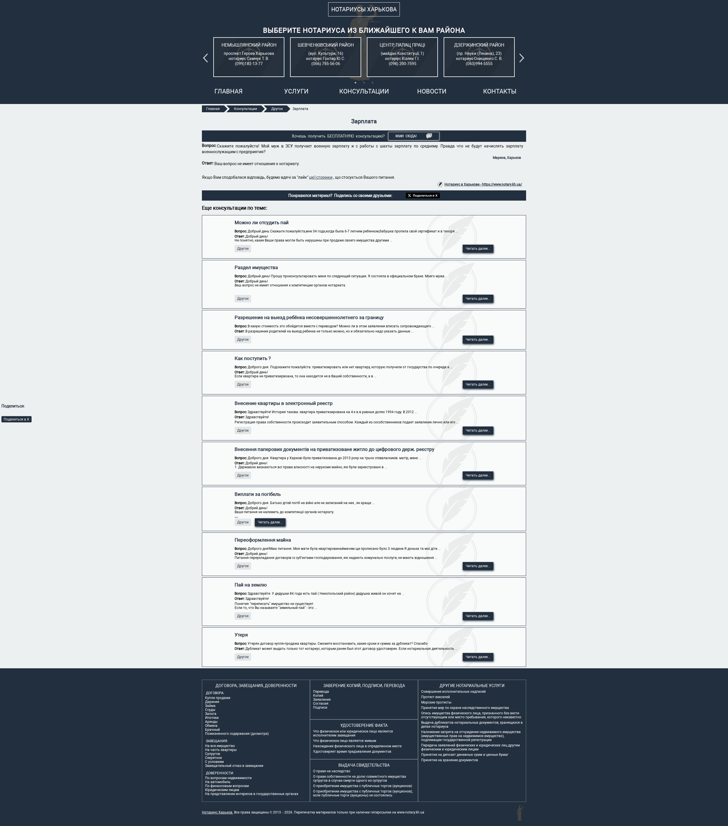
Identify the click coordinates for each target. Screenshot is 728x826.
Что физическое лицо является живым (344, 741)
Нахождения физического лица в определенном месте (357, 746)
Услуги (296, 91)
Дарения (212, 702)
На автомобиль (218, 782)
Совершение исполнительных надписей (453, 692)
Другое (243, 249)
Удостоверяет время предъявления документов (352, 752)
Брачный (212, 730)
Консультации (364, 91)
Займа (210, 706)
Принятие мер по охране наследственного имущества (465, 708)
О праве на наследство (331, 771)
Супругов (212, 754)
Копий (318, 696)
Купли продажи (217, 698)
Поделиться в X (16, 419)
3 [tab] (372, 83)
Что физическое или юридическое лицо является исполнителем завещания (353, 733)
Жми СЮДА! (406, 136)
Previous (206, 58)
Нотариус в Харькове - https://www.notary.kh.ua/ (483, 184)
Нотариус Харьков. (217, 812)
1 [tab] (355, 83)
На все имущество (220, 746)
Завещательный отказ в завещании (234, 766)
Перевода (321, 692)
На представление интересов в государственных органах (251, 794)
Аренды (211, 722)
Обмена (211, 726)
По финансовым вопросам (227, 786)
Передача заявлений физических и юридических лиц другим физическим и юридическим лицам (470, 747)
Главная (228, 91)
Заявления (322, 700)
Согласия (320, 704)
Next (523, 58)
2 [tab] (364, 83)
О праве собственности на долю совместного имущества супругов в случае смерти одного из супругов (359, 779)
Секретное (213, 758)
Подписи (320, 708)
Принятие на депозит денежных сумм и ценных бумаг (464, 755)
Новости (431, 91)
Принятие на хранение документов (449, 760)
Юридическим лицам (222, 790)
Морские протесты (436, 702)
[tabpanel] (248, 57)
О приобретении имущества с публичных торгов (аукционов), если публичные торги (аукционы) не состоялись (363, 793)
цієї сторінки (320, 177)
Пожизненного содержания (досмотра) (237, 734)
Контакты (499, 91)
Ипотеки (212, 718)
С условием (214, 762)
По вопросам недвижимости (228, 778)
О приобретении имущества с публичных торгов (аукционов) (362, 786)
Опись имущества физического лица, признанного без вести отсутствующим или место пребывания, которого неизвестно (471, 715)
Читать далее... (478, 249)
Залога (210, 714)
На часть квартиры (221, 750)
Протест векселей (435, 697)
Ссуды (210, 710)
